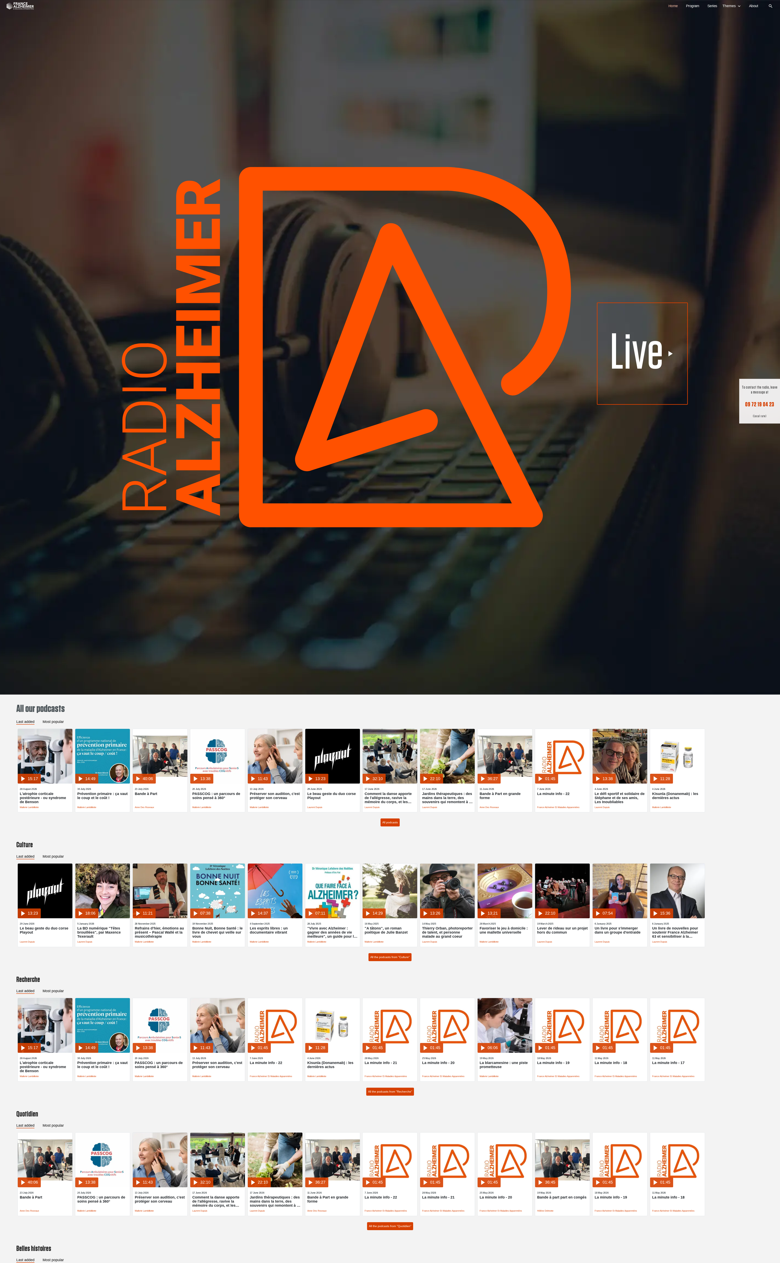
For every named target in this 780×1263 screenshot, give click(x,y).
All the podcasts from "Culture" (390, 957)
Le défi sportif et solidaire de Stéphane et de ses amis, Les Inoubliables (620, 798)
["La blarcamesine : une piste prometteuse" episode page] (505, 1051)
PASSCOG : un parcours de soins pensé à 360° (216, 796)
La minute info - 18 (611, 1063)
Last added (25, 722)
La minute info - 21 (381, 1063)
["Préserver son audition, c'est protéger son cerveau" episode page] (275, 782)
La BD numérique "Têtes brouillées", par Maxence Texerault (99, 932)
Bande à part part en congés (561, 1197)
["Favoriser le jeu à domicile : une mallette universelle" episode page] (505, 917)
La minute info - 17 (668, 1063)
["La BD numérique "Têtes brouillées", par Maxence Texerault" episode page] (102, 917)
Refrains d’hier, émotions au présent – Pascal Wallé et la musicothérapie (159, 932)
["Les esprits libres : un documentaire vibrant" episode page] (275, 917)
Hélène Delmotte (545, 1211)
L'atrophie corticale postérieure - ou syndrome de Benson (43, 798)
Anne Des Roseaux (144, 807)
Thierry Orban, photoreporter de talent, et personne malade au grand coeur (447, 932)
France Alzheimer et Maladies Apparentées (558, 807)
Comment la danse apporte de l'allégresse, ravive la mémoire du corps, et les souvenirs (388, 798)
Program (692, 6)
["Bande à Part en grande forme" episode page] (505, 782)
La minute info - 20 (438, 1063)
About (753, 6)
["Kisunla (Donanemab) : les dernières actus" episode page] (677, 782)
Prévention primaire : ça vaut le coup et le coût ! (102, 796)
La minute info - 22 (553, 794)
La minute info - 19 (553, 1063)
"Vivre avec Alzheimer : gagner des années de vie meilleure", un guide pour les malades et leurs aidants (332, 932)
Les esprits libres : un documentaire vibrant (269, 930)
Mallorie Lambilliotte (29, 807)
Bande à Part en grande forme (500, 796)
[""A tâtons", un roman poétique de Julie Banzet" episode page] (390, 917)
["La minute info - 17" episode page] (677, 1051)
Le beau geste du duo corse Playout (331, 796)
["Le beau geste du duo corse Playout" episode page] (332, 782)
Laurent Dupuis (314, 807)
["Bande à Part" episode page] (160, 782)
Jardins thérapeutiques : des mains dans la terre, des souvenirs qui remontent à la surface (447, 798)
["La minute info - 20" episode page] (447, 1051)
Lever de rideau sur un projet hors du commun (562, 930)
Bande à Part (146, 794)
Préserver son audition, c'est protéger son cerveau (275, 796)
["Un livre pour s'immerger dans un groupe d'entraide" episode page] (620, 917)
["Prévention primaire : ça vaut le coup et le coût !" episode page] (102, 782)
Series (712, 6)
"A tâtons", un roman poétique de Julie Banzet (386, 930)
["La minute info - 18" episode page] (620, 1051)
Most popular (53, 722)
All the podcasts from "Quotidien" (390, 1226)
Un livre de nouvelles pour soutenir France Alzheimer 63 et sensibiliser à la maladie (675, 932)
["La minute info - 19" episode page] (562, 1051)
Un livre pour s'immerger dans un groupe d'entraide (618, 930)
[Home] (18, 6)
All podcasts (390, 822)
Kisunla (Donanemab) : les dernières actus (675, 796)
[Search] (770, 6)
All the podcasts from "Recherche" (390, 1091)
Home (673, 6)
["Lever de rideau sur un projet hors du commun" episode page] (562, 917)
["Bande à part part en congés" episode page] (562, 1186)
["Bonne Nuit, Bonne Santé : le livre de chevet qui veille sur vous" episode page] (217, 917)
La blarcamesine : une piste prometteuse (504, 1065)
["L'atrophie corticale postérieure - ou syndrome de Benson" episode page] (45, 782)
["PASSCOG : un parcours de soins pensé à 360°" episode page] (217, 782)
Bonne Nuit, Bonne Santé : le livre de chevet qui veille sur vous (217, 932)
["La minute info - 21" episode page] (390, 1051)
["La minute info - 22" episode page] (562, 782)
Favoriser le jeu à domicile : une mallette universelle (504, 930)
